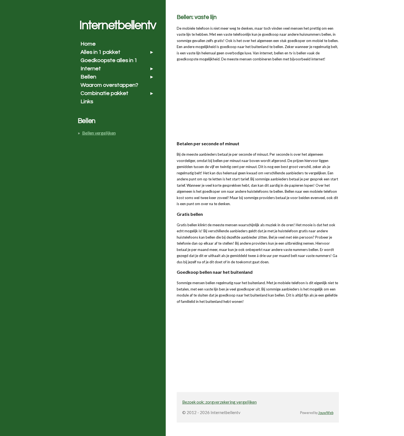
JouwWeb (325, 413)
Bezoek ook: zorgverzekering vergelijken (219, 401)
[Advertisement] (218, 100)
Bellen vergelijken (99, 132)
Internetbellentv (117, 25)
